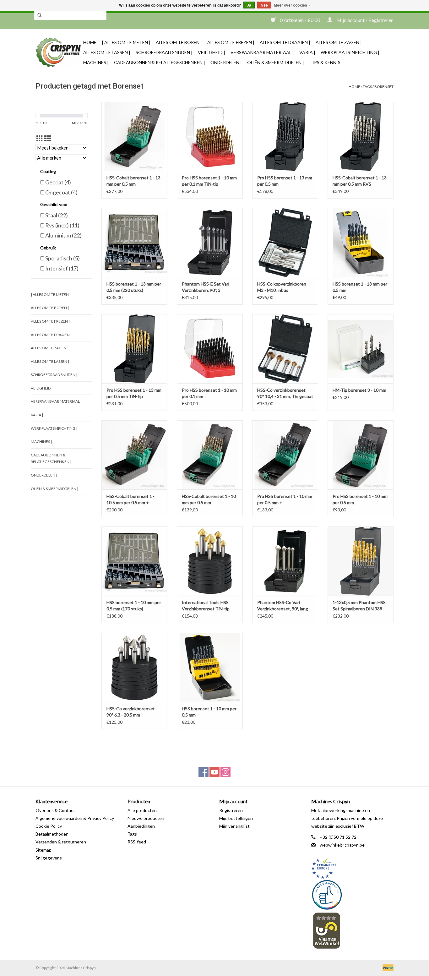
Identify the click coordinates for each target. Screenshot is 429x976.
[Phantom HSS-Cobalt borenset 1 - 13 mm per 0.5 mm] (134, 136)
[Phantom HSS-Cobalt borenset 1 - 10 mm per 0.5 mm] (210, 454)
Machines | (96, 62)
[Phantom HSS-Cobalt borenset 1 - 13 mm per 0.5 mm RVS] (361, 136)
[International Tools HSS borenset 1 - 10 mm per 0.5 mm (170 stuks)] (134, 561)
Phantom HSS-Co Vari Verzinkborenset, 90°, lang (282, 605)
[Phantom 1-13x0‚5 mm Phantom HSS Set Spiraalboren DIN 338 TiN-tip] (361, 561)
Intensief (62, 268)
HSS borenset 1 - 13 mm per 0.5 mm (360, 287)
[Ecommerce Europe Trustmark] (352, 869)
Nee (264, 5)
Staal (56, 215)
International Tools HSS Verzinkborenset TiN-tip (206, 605)
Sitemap (43, 850)
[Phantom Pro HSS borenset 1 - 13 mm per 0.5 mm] (285, 136)
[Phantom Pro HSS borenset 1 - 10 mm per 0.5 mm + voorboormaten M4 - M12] (285, 454)
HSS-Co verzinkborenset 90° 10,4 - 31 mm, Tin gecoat (285, 393)
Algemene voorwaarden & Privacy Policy (74, 818)
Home (89, 42)
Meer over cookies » (292, 5)
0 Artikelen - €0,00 (300, 20)
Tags (367, 86)
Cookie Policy (48, 826)
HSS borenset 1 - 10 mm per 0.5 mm (209, 711)
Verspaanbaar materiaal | (262, 52)
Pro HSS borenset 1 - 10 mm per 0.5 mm (360, 499)
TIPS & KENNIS (324, 62)
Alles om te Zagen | (339, 42)
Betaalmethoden (51, 834)
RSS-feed (137, 841)
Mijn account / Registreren (364, 20)
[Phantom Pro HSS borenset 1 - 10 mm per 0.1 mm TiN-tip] (210, 136)
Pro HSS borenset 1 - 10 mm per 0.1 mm (209, 393)
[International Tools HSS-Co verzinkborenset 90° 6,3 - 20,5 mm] (134, 667)
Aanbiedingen (141, 826)
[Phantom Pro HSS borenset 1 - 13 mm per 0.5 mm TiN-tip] (134, 348)
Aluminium (63, 235)
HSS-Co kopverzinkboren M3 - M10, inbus (281, 287)
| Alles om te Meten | (126, 42)
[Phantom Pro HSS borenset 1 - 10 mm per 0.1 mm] (210, 348)
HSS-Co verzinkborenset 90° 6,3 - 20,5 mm (130, 711)
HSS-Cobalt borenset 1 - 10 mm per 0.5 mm (209, 499)
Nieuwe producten (146, 818)
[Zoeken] (39, 15)
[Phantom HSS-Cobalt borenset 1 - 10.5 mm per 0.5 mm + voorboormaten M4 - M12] (134, 454)
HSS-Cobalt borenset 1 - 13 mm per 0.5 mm (133, 181)
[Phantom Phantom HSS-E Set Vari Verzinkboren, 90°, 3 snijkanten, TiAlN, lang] (210, 242)
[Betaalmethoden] (387, 967)
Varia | (307, 52)
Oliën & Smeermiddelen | (275, 62)
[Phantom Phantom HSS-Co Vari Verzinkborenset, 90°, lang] (285, 561)
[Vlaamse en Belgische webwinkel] (352, 930)
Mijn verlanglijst (234, 826)
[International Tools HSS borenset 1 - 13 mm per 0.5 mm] (361, 242)
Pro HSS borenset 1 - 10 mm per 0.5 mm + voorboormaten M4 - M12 (284, 499)
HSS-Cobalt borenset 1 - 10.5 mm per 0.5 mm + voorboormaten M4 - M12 (131, 499)
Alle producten (142, 810)
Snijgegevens (48, 857)
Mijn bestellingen (236, 818)
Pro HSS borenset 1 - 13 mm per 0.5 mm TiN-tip (133, 393)
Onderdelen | (226, 62)
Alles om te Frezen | (230, 42)
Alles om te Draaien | (285, 42)
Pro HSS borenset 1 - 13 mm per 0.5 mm (284, 181)
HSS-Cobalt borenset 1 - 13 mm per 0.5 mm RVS (360, 181)
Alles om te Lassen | (106, 52)
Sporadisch (62, 258)
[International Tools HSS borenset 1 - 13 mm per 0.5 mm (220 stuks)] (134, 242)
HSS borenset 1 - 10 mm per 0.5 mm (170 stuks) (133, 605)
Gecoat (58, 182)
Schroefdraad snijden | (164, 52)
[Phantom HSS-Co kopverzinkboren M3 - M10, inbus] (285, 242)
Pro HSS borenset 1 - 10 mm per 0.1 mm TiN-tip (209, 181)
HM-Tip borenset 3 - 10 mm (359, 390)
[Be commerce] (352, 894)
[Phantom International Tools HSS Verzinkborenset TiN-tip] (210, 561)
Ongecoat (61, 192)
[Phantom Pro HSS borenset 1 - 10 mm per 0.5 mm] (361, 454)
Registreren (231, 810)
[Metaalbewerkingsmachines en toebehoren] (58, 52)
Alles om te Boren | (179, 42)
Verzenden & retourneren (60, 841)
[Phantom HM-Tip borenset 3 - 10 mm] (361, 348)
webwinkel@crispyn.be (342, 845)
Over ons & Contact (55, 810)
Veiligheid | (211, 52)
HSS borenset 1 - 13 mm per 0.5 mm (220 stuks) (133, 287)
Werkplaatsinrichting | (350, 52)
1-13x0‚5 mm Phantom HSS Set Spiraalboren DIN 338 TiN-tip (359, 606)
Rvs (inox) (62, 225)
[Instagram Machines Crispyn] (225, 772)
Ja (249, 5)
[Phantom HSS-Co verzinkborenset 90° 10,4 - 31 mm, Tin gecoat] (285, 348)
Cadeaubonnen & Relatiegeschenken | (159, 62)
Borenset (384, 86)
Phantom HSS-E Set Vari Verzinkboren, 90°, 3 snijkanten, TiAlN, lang (205, 287)
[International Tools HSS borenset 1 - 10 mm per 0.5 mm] (210, 667)
